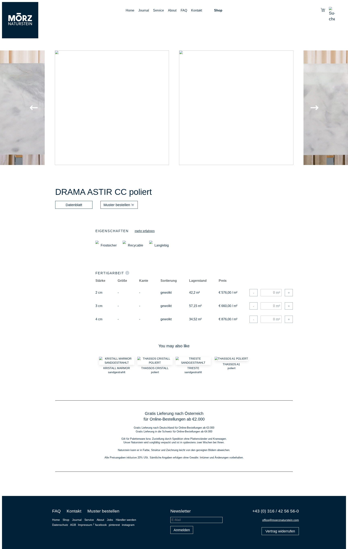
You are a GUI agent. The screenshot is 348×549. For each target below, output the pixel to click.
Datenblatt (74, 205)
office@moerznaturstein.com (280, 520)
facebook (101, 524)
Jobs (110, 519)
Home (130, 10)
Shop (218, 10)
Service (158, 10)
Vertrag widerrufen (280, 531)
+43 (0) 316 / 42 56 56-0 (275, 511)
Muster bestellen (117, 205)
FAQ (184, 10)
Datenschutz (60, 524)
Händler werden (126, 519)
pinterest (114, 524)
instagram (128, 524)
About (172, 10)
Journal (143, 10)
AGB (73, 524)
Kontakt (196, 10)
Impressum (85, 524)
